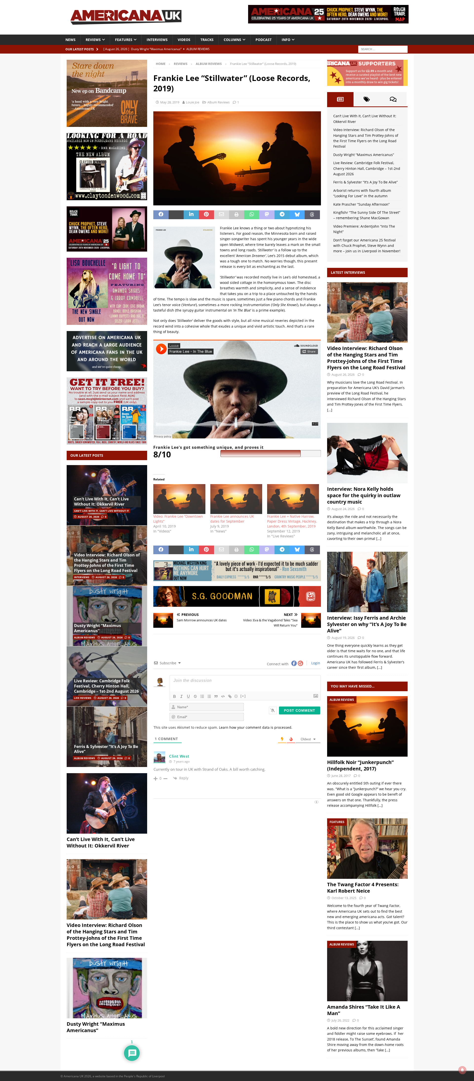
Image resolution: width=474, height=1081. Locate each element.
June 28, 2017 (341, 775)
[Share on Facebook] (160, 214)
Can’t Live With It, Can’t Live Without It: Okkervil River (101, 501)
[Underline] (188, 696)
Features (123, 39)
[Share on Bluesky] (297, 214)
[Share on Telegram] (282, 214)
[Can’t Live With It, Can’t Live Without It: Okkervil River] (107, 495)
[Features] (367, 848)
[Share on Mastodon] (266, 214)
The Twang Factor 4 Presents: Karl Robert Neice (363, 887)
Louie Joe (192, 102)
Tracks (207, 39)
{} (236, 696)
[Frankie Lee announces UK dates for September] (236, 499)
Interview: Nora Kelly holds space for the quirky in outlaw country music (363, 495)
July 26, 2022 (340, 1020)
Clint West (179, 756)
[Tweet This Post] (176, 214)
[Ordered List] (202, 696)
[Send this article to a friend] (221, 214)
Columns (232, 39)
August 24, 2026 (343, 509)
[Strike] (195, 696)
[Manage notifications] (462, 1070)
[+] (243, 696)
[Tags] (367, 99)
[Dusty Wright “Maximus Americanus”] (107, 616)
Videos (184, 39)
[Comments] (393, 99)
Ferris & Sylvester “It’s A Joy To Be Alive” (106, 749)
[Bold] (174, 696)
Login (315, 663)
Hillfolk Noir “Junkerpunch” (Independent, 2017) (360, 765)
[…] (329, 410)
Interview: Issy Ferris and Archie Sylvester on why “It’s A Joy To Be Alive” (367, 624)
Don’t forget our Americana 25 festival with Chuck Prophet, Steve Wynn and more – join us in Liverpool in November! (366, 246)
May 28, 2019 (169, 102)
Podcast (264, 39)
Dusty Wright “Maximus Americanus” (97, 628)
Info (286, 39)
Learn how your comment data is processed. (255, 727)
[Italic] (181, 696)
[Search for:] (383, 48)
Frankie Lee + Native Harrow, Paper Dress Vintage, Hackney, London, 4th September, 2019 (292, 521)
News (70, 39)
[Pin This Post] (206, 214)
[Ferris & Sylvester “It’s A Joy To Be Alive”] (107, 737)
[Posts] (340, 99)
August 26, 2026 (88, 516)
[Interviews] (367, 312)
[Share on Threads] (312, 214)
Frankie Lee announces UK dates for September (232, 519)
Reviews (93, 39)
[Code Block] (222, 696)
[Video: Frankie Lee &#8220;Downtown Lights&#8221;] (179, 499)
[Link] (229, 696)
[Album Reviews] (367, 726)
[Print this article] (236, 214)
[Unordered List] (209, 696)
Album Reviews (218, 102)
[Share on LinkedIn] (191, 214)
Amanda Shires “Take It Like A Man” (363, 1010)
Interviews (157, 39)
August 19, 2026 (343, 637)
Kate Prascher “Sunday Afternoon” (361, 204)
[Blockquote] (216, 696)
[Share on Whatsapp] (251, 214)
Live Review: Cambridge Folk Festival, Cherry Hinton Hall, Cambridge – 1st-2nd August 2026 (106, 686)
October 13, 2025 (344, 898)
